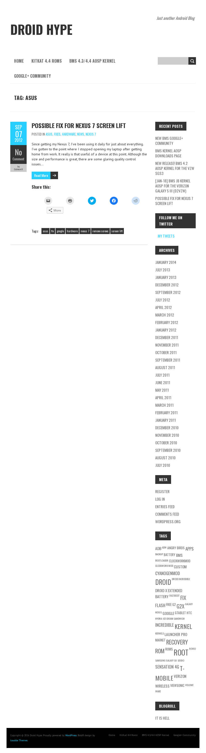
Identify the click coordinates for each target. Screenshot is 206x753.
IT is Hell (162, 718)
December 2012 (167, 284)
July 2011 (162, 375)
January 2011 (165, 420)
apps (189, 549)
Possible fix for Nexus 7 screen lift (79, 125)
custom (180, 566)
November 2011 (167, 345)
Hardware (69, 134)
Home (19, 61)
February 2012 (166, 322)
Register (162, 491)
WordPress (71, 735)
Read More (41, 175)
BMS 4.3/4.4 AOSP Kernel (92, 61)
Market (160, 639)
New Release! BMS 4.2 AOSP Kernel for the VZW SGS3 (174, 168)
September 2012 (168, 292)
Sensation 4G (167, 667)
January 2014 (165, 262)
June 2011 (162, 382)
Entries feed (165, 506)
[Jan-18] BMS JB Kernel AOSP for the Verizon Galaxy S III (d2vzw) (172, 185)
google (60, 231)
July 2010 (162, 465)
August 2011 (165, 367)
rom (160, 651)
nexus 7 (85, 231)
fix (52, 231)
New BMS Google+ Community (169, 140)
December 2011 (166, 337)
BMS (179, 555)
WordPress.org (168, 521)
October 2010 (166, 442)
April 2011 (163, 397)
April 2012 (163, 307)
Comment (18, 158)
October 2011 (166, 352)
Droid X (161, 590)
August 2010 (165, 457)
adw (164, 547)
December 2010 (167, 427)
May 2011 (162, 390)
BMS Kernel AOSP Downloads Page (168, 153)
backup (159, 554)
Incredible (164, 625)
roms (169, 649)
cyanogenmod (167, 573)
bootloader (161, 560)
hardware (72, 231)
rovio (192, 649)
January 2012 (165, 330)
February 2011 (166, 412)
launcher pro (176, 634)
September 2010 (168, 450)
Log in (160, 499)
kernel (183, 626)
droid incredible (181, 579)
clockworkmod (179, 560)
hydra (158, 618)
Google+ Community (32, 76)
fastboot (174, 595)
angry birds (176, 547)
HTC (189, 612)
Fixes (57, 134)
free (169, 604)
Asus (49, 134)
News (80, 134)
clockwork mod (164, 566)
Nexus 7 (91, 134)
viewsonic (177, 685)
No (18, 152)
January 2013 (165, 277)
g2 (174, 604)
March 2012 (164, 314)
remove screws (100, 231)
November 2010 (167, 435)
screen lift (117, 231)
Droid (163, 582)
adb (158, 548)
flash (160, 605)
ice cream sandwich (174, 618)
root (181, 652)
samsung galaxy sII (166, 660)
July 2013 (162, 269)
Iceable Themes (18, 740)
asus (45, 231)
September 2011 (167, 360)
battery (169, 554)
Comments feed (167, 514)
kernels (159, 633)
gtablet (180, 612)
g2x (180, 606)
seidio (181, 660)
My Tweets (166, 236)
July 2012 (162, 299)
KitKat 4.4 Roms (46, 61)
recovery (177, 642)
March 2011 (164, 405)
